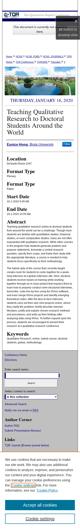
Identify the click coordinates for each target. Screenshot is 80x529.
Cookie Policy (47, 490)
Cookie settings (23, 485)
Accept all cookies (40, 505)
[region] (40, 490)
